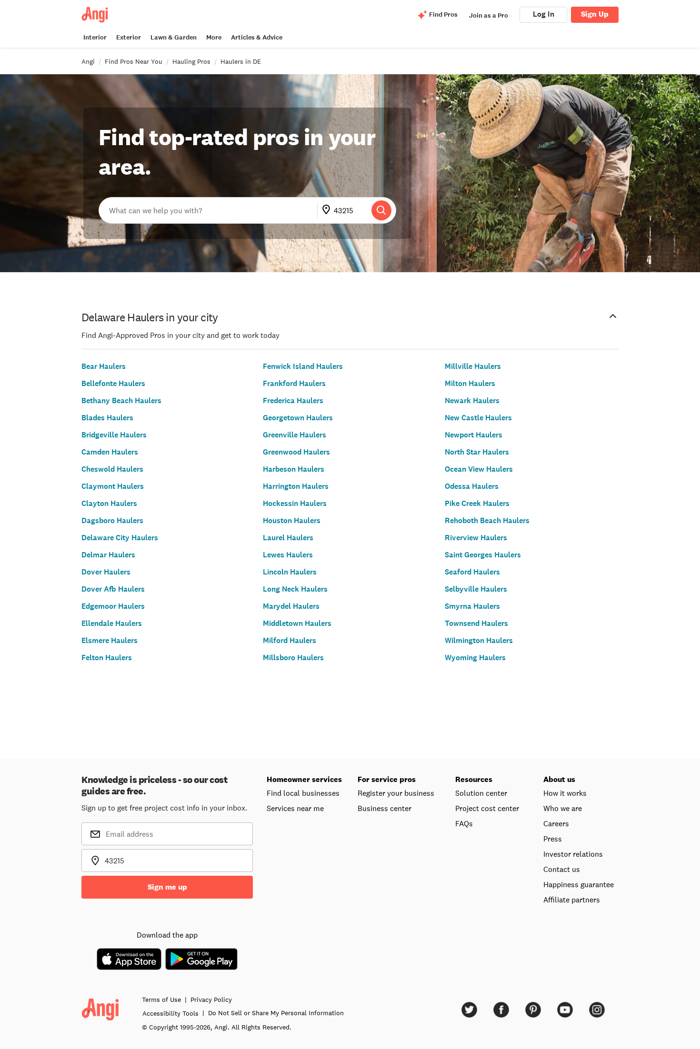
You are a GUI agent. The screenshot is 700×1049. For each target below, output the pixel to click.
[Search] (381, 210)
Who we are (562, 808)
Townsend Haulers (476, 623)
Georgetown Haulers (298, 418)
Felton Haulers (106, 658)
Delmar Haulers (108, 555)
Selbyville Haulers (476, 589)
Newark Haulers (472, 401)
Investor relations (573, 854)
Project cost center (487, 808)
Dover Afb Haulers (113, 589)
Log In (543, 14)
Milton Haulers (470, 383)
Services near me (295, 808)
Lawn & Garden (173, 37)
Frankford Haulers (294, 383)
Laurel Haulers (288, 538)
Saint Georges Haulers (483, 555)
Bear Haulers (103, 366)
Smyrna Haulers (472, 606)
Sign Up (595, 14)
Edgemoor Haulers (113, 606)
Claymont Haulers (112, 486)
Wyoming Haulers (475, 658)
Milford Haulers (289, 640)
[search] (381, 210)
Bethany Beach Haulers (121, 401)
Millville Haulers (473, 366)
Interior (95, 37)
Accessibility (170, 1013)
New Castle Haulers (478, 418)
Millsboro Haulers (293, 658)
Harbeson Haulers (293, 469)
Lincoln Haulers (290, 572)
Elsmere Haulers (109, 640)
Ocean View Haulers (479, 469)
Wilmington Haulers (479, 640)
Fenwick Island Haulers (303, 366)
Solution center (481, 793)
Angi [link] (88, 61)
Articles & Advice (256, 37)
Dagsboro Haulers (112, 520)
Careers (556, 823)
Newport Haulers (473, 435)
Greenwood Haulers (296, 452)
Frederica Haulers (293, 401)
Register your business (396, 793)
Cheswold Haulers (112, 469)
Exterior (128, 37)
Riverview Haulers (476, 538)
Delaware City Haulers (119, 538)
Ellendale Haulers (111, 623)
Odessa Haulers (472, 486)
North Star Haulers (477, 452)
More (213, 37)
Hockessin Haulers (295, 503)
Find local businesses (303, 793)
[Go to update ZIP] (328, 210)
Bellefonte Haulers (113, 383)
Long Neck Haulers (295, 589)
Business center (384, 808)
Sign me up (167, 887)
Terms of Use (161, 999)
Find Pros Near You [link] (133, 61)
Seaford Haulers (472, 572)
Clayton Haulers (109, 503)
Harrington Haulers (296, 486)
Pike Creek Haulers (477, 503)
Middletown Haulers (297, 623)
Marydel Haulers (291, 606)
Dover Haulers (105, 572)
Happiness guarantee (578, 884)
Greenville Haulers (294, 435)
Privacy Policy (211, 999)
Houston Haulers (291, 520)
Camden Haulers (109, 452)
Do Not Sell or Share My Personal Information (276, 1013)
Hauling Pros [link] (191, 61)
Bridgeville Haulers (114, 435)
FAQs (464, 823)
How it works (565, 793)
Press (552, 838)
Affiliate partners (571, 899)
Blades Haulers (107, 418)
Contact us (561, 869)
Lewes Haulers (288, 555)
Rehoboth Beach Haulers (487, 520)
